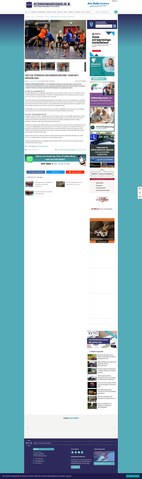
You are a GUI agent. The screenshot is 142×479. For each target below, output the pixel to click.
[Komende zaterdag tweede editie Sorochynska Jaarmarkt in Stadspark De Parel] (92, 357)
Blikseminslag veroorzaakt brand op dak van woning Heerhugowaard (106, 363)
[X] (75, 452)
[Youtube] (79, 452)
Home (28, 16)
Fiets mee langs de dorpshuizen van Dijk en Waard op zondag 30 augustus (106, 370)
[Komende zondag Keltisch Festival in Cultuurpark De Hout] (92, 399)
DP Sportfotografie (42, 146)
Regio (54, 12)
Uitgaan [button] (71, 12)
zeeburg (34, 149)
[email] (140, 197)
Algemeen (33, 12)
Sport (32, 16)
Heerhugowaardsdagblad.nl (52, 4)
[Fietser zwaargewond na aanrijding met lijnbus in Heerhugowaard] (92, 406)
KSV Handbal (39, 16)
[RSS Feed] (82, 452)
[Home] (26, 12)
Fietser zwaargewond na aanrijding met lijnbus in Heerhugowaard (104, 405)
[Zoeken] (115, 12)
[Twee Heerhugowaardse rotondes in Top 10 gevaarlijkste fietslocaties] (92, 392)
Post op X (56, 172)
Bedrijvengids (41, 12)
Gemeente (49, 12)
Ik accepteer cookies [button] (133, 476)
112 (29, 12)
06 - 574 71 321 (62, 164)
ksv (38, 149)
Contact (88, 12)
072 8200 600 (39, 458)
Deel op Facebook (37, 172)
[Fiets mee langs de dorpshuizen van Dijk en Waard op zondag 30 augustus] (92, 371)
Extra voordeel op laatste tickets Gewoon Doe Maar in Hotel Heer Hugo (106, 384)
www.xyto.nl (38, 463)
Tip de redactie (76, 172)
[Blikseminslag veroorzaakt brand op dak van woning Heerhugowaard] (92, 364)
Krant (83, 12)
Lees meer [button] (68, 476)
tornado (29, 149)
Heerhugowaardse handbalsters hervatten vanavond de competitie (44, 184)
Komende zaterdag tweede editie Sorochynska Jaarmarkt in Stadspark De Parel (106, 356)
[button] (25, 67)
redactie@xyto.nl (39, 461)
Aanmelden (75, 467)
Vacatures (77, 12)
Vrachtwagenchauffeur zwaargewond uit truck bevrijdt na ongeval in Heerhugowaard (106, 377)
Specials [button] (59, 12)
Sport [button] (65, 12)
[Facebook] (72, 452)
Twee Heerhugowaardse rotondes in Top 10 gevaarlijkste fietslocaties (106, 391)
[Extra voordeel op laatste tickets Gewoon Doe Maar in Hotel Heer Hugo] (92, 385)
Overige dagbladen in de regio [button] (103, 463)
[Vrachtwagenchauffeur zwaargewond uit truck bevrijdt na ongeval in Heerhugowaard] (92, 378)
